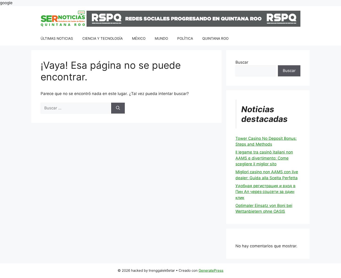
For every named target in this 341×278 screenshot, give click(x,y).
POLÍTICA (185, 38)
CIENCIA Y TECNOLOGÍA (102, 38)
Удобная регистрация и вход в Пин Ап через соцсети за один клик (265, 191)
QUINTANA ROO (215, 38)
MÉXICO (138, 38)
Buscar (241, 62)
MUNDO (161, 38)
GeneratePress (211, 270)
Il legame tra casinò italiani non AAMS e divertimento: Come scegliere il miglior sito (264, 158)
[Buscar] (118, 108)
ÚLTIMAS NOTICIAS (57, 38)
